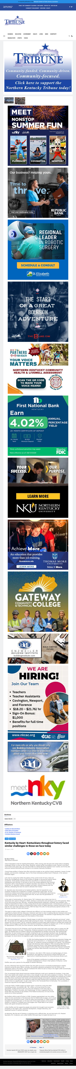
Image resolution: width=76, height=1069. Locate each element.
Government (27, 34)
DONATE (48, 8)
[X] (31, 853)
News (46, 34)
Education (18, 34)
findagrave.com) (63, 897)
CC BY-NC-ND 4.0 (26, 1063)
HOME (20, 5)
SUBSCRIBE (42, 8)
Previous (73, 19)
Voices (26, 38)
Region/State (11, 38)
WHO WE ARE (54, 5)
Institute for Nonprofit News (12, 828)
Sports (20, 38)
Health (35, 34)
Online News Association (11, 830)
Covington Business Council (12, 834)
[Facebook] (28, 853)
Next (70, 19)
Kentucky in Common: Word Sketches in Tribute (44, 1036)
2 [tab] (73, 13)
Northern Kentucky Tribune (9, 1061)
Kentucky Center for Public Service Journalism (46, 1)
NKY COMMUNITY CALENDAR (29, 5)
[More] (47, 853)
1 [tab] (73, 11)
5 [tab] (73, 20)
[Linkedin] (38, 853)
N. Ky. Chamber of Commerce (13, 832)
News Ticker (12, 838)
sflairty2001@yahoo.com (50, 1034)
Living (41, 34)
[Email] (44, 853)
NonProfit (53, 34)
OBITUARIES (40, 5)
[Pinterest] (34, 853)
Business (10, 34)
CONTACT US (47, 5)
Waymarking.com (15, 959)
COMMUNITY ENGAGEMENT (32, 8)
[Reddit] (41, 853)
